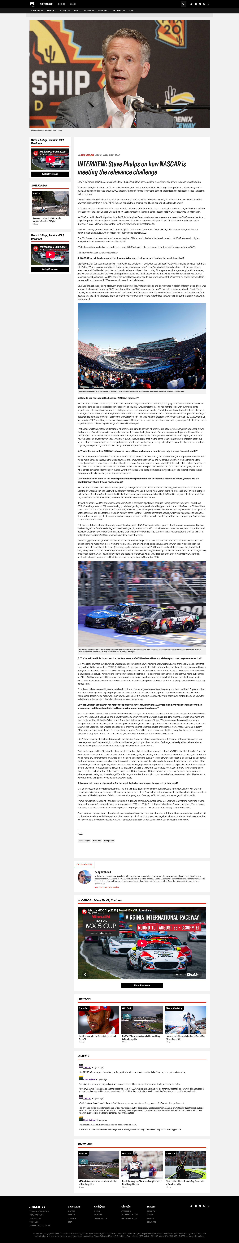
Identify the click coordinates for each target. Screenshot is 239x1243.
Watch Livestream (50, 174)
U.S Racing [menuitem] (102, 11)
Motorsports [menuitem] (46, 4)
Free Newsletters (129, 1215)
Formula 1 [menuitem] (35, 11)
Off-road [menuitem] (117, 11)
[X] (208, 4)
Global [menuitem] (87, 11)
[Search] (183, 4)
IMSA (70, 1222)
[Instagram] (204, 4)
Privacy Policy (36, 1215)
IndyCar (71, 1211)
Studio (150, 1215)
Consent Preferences (39, 1226)
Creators (151, 1222)
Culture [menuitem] (61, 4)
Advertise (151, 1211)
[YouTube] (191, 4)
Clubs (97, 1211)
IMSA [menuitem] (76, 11)
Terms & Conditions (39, 1211)
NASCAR (71, 1215)
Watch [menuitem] (73, 4)
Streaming (125, 1211)
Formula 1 (72, 1218)
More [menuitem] (131, 11)
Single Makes (100, 1218)
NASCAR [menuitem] (63, 11)
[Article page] (50, 203)
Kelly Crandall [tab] (84, 864)
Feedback (33, 1222)
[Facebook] (196, 4)
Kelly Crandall (87, 155)
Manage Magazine (128, 1218)
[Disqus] (142, 1097)
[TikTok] (200, 4)
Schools (98, 1215)
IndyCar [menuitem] (50, 11)
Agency (150, 1218)
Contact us (35, 1219)
